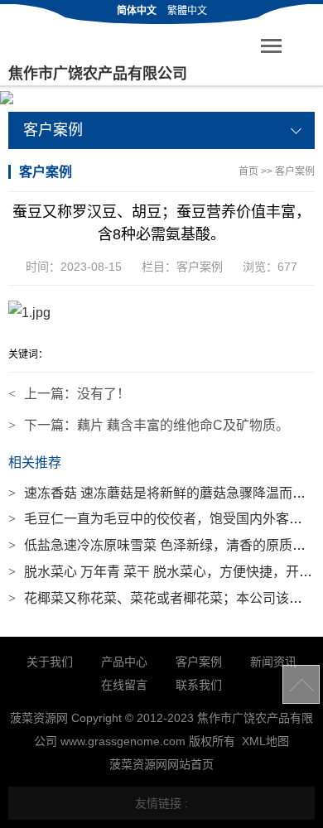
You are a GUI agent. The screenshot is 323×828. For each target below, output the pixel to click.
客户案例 (295, 171)
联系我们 (199, 684)
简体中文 (137, 11)
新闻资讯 (273, 661)
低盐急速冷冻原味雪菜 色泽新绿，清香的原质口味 (163, 545)
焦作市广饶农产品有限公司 (97, 73)
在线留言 (124, 684)
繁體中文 (187, 11)
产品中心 (124, 661)
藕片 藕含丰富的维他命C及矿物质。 (183, 425)
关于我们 (50, 661)
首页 (248, 171)
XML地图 (265, 741)
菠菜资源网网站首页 (161, 764)
